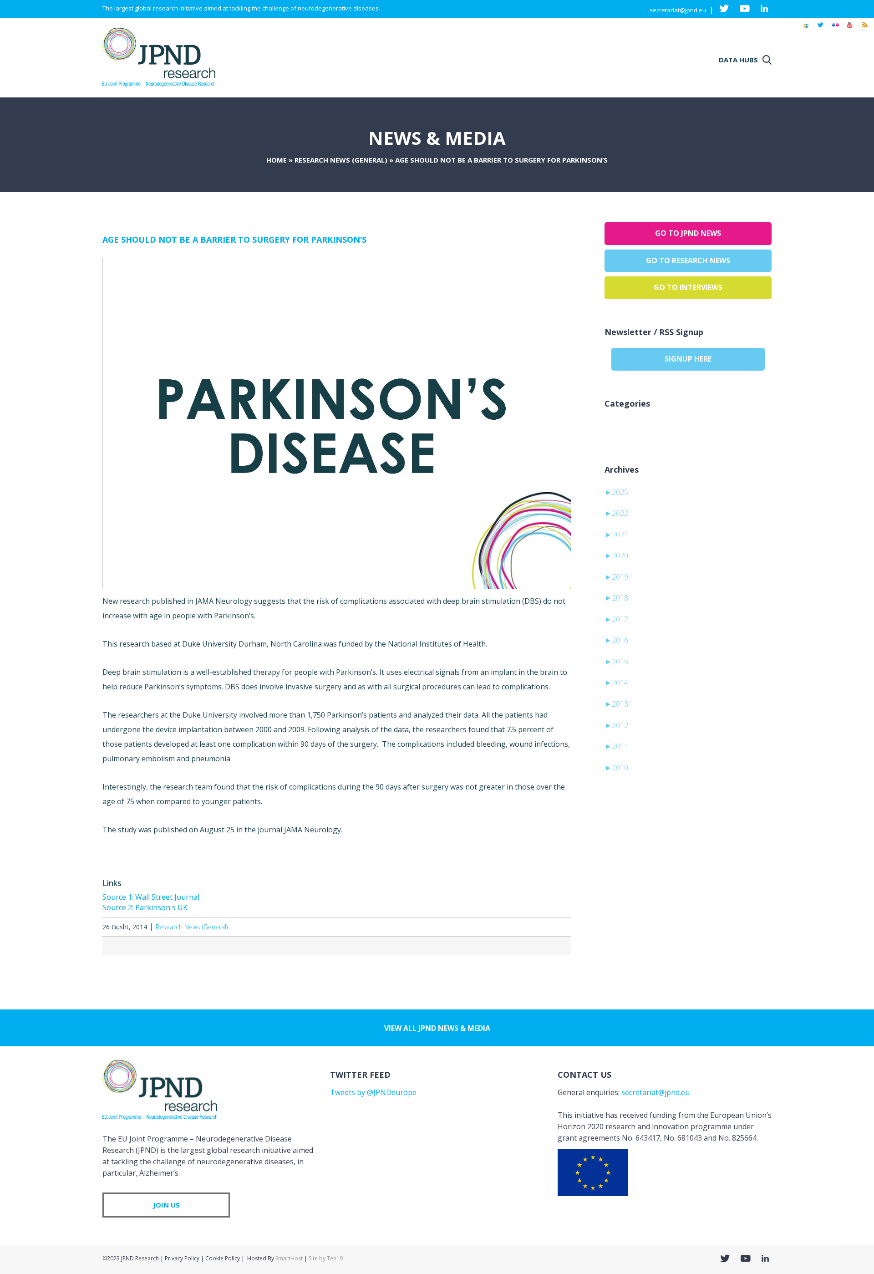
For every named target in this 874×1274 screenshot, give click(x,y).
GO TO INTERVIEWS (688, 287)
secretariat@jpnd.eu (678, 10)
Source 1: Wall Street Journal (150, 897)
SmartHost (289, 1258)
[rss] (864, 29)
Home (276, 159)
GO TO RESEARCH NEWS (688, 260)
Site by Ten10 (326, 1258)
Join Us (166, 1204)
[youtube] (850, 29)
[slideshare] (806, 29)
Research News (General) (341, 159)
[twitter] (820, 29)
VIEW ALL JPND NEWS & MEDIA (437, 1028)
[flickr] (835, 29)
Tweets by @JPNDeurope (373, 1092)
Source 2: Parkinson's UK (145, 907)
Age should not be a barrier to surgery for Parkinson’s (234, 239)
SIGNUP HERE (688, 359)
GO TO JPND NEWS (688, 233)
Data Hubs (738, 59)
